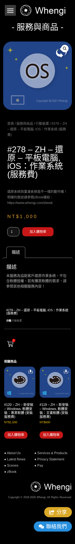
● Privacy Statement (49, 459)
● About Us (12, 453)
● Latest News (14, 459)
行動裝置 (42, 123)
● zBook (10, 471)
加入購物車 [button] (16, 435)
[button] (10, 10)
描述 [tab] (16, 252)
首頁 (10, 123)
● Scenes (11, 465)
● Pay (38, 465)
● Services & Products (50, 453)
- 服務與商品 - (37, 27)
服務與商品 (24, 123)
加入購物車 (38, 231)
